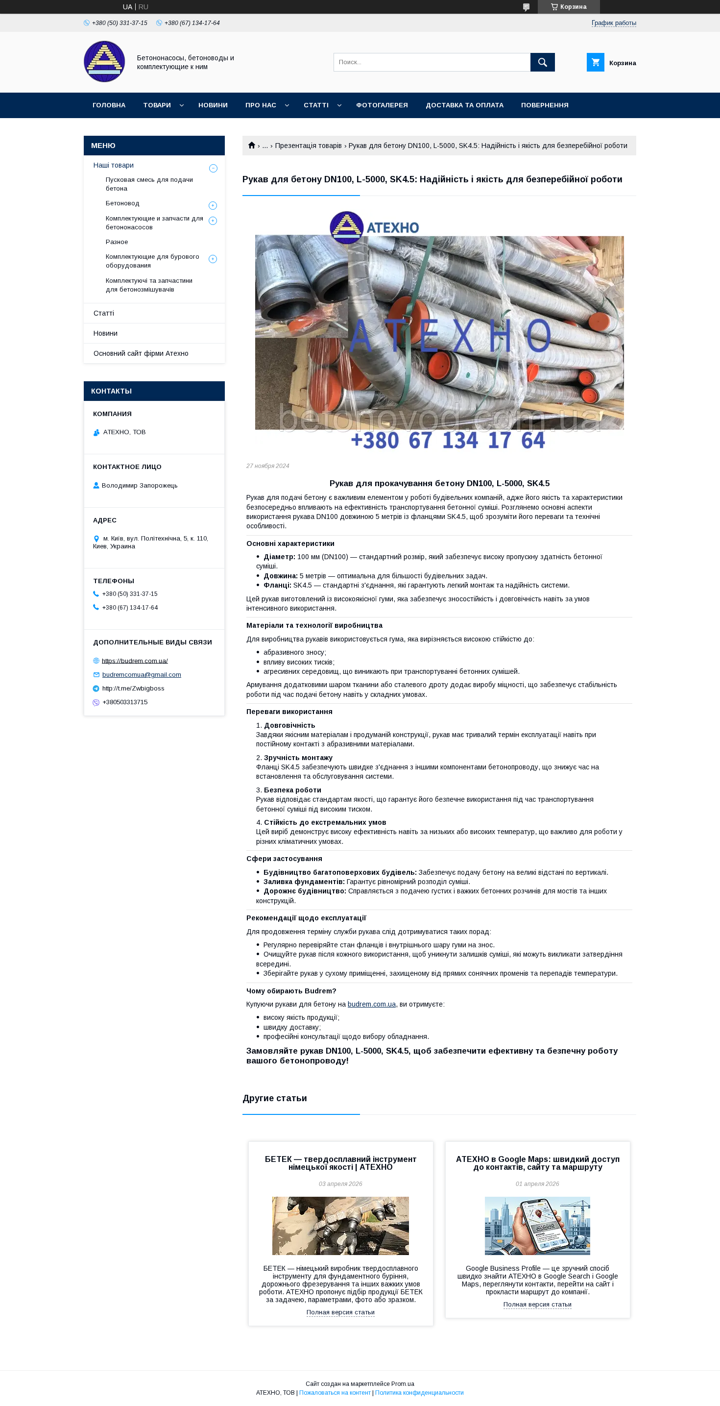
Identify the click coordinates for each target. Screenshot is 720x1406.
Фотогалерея (382, 105)
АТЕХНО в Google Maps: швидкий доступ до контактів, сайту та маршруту (538, 1163)
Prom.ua (402, 1384)
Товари (157, 105)
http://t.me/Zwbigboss (133, 688)
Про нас (260, 105)
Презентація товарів (308, 145)
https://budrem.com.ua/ (135, 660)
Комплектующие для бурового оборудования (152, 261)
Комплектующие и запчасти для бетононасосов (154, 223)
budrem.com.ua (372, 1004)
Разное (117, 242)
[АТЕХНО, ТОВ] (104, 80)
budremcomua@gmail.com (141, 674)
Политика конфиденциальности (419, 1392)
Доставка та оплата (465, 105)
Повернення (545, 105)
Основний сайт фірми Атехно (141, 353)
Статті (316, 105)
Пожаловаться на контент (335, 1392)
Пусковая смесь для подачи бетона (149, 184)
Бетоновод (123, 203)
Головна (109, 105)
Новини (213, 105)
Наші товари (114, 165)
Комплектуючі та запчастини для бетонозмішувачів (149, 285)
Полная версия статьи (341, 1312)
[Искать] (542, 62)
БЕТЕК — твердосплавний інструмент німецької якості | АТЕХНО (341, 1163)
